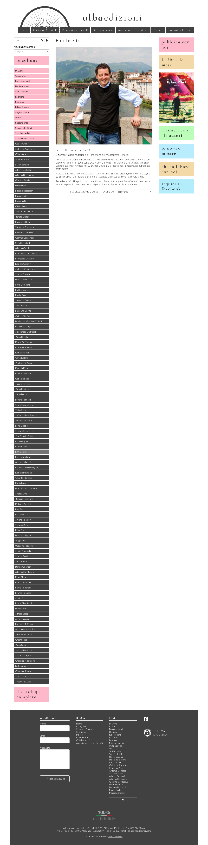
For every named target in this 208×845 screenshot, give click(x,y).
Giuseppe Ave (22, 154)
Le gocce (20, 101)
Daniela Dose (22, 368)
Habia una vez (22, 86)
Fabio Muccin (21, 483)
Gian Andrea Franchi (25, 404)
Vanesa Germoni (23, 420)
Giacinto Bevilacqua (24, 180)
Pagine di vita (22, 112)
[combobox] (134, 191)
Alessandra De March (26, 331)
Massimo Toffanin (24, 624)
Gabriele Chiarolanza (25, 269)
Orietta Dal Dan (23, 316)
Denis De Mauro (23, 342)
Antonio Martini (23, 462)
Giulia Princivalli (23, 551)
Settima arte (21, 122)
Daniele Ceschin (23, 263)
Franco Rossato (23, 592)
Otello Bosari (21, 206)
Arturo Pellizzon (23, 519)
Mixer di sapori (22, 107)
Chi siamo (38, 29)
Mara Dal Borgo (23, 310)
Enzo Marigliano (23, 457)
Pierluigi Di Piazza (23, 363)
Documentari (82, 737)
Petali (18, 117)
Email (42, 735)
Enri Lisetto (21, 451)
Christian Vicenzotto (25, 660)
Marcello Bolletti (23, 201)
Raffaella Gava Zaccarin (26, 415)
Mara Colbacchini (23, 279)
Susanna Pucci (22, 561)
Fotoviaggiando (23, 81)
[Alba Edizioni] (104, 19)
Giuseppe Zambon (24, 671)
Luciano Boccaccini (24, 190)
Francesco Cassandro (26, 253)
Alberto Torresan (23, 634)
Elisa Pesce (20, 530)
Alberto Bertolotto (24, 175)
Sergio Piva (20, 540)
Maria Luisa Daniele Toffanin (29, 321)
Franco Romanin (23, 582)
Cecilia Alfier (21, 143)
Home (23, 29)
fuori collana (21, 91)
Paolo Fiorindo (22, 389)
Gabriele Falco (22, 378)
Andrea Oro (21, 493)
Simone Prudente (23, 556)
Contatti (158, 29)
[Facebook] (146, 719)
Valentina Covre (23, 300)
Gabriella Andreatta (25, 149)
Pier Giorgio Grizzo (24, 436)
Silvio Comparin (23, 284)
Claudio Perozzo (23, 524)
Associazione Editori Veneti (133, 29)
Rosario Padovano (24, 498)
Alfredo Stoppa (22, 613)
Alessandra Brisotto (25, 211)
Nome (43, 723)
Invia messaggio (55, 778)
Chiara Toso (21, 639)
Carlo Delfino (21, 357)
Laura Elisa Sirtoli (23, 603)
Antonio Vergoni (23, 655)
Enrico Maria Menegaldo (27, 467)
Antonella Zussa (23, 681)
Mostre (80, 734)
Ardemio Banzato (23, 159)
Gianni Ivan (21, 446)
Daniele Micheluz (23, 472)
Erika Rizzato (21, 577)
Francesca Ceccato (24, 258)
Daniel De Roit (22, 352)
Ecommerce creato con (104, 836)
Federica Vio (21, 666)
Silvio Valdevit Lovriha (25, 650)
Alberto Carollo (23, 248)
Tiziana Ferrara (22, 383)
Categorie (81, 726)
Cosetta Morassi (23, 477)
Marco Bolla (21, 195)
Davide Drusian (23, 373)
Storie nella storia (24, 138)
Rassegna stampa (102, 29)
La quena (19, 96)
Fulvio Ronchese (23, 587)
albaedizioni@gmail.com (139, 830)
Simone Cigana (22, 274)
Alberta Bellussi (23, 169)
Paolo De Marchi (23, 337)
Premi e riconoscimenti (75, 29)
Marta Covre (21, 295)
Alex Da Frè (21, 305)
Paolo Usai (20, 645)
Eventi (53, 29)
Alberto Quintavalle (25, 572)
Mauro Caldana (22, 222)
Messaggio (45, 747)
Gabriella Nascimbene (26, 488)
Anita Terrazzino (23, 618)
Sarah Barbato (22, 164)
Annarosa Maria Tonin (26, 629)
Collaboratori (83, 740)
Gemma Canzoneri (24, 237)
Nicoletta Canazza (24, 232)
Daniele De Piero (23, 347)
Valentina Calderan (24, 227)
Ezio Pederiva (21, 514)
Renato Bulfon (22, 216)
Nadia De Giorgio (23, 326)
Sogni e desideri (23, 128)
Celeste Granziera (24, 431)
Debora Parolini (23, 504)
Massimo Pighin (23, 535)
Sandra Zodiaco (22, 676)
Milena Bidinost (22, 185)
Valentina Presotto (24, 545)
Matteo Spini (21, 608)
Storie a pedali (22, 133)
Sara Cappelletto (23, 243)
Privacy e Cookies (85, 729)
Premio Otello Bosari (180, 29)
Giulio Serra (21, 598)
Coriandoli (20, 75)
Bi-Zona (19, 70)
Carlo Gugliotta (23, 441)
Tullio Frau (20, 410)
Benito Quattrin (23, 566)
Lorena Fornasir (23, 399)
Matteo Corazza (23, 289)
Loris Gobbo (21, 425)
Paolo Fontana (22, 394)
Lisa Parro (20, 509)
